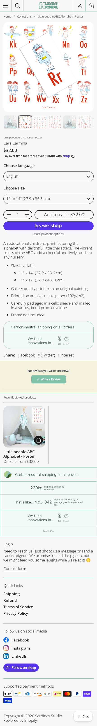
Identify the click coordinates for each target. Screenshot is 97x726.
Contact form (14, 568)
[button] (17, 5)
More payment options (49, 234)
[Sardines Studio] (48, 5)
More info (48, 531)
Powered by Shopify (20, 720)
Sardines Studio (48, 715)
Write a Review (53, 380)
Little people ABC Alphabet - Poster (24, 435)
